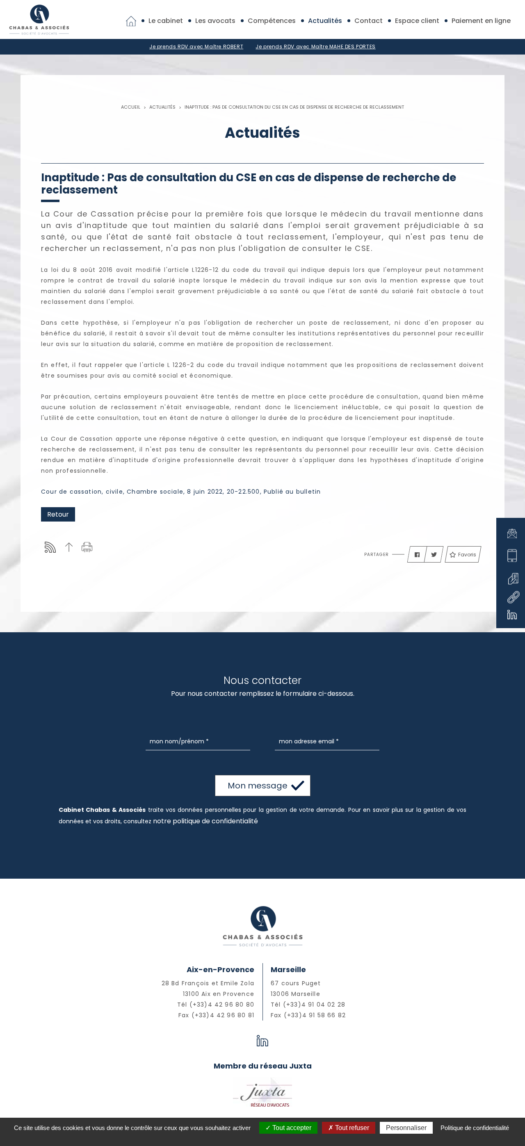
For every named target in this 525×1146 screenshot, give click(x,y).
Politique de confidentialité (475, 1127)
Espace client (417, 20)
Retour (58, 514)
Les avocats (215, 20)
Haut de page (68, 547)
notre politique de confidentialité (205, 821)
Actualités (325, 20)
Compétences (272, 20)
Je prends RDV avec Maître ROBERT (196, 46)
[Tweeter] (434, 555)
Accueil (130, 107)
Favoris (467, 554)
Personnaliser (406, 1127)
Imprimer (87, 547)
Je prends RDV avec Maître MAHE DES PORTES (316, 46)
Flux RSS (50, 547)
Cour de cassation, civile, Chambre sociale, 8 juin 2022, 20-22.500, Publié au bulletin (181, 492)
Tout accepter (291, 1127)
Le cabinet (165, 20)
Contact (368, 20)
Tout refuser (351, 1127)
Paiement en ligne (481, 20)
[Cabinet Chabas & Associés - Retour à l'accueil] (39, 19)
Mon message (258, 785)
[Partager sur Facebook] (417, 555)
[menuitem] (131, 20)
